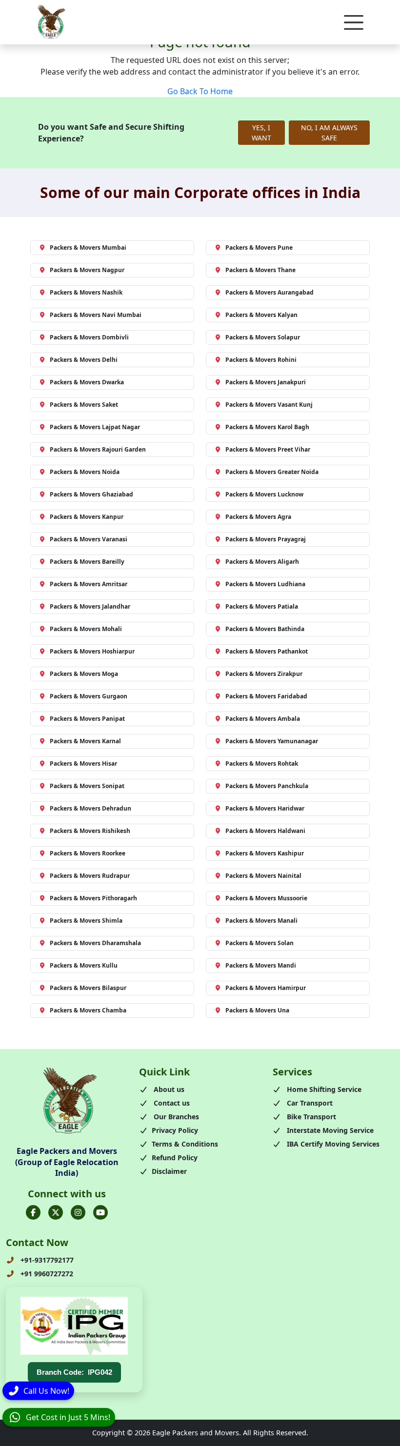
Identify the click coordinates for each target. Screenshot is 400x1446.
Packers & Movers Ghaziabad (91, 494)
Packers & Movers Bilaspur (88, 988)
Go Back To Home (200, 91)
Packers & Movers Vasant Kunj (269, 404)
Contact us (171, 1103)
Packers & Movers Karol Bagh (267, 427)
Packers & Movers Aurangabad (269, 292)
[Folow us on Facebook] (33, 1212)
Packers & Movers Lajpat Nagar (95, 427)
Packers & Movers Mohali (86, 629)
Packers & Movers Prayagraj (265, 539)
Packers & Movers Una (257, 1010)
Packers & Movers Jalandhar (90, 606)
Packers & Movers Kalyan (261, 315)
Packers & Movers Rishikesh (90, 831)
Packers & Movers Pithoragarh (93, 898)
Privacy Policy (175, 1130)
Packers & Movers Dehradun (90, 808)
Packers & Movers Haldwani (265, 831)
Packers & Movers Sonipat (87, 786)
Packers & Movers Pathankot (266, 651)
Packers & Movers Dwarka (87, 382)
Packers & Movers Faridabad (266, 696)
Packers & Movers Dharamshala (95, 943)
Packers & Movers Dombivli (89, 337)
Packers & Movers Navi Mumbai (95, 315)
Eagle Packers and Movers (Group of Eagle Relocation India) (67, 1162)
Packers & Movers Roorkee (87, 853)
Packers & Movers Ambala (262, 718)
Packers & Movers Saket (84, 404)
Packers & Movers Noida (85, 472)
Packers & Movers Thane (260, 270)
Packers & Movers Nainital (263, 876)
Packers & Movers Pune (259, 247)
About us (168, 1089)
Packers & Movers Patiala (261, 606)
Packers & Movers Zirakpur (263, 674)
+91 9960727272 (46, 1273)
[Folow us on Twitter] (55, 1212)
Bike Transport (310, 1116)
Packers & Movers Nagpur (87, 270)
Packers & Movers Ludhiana (265, 584)
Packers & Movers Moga (84, 674)
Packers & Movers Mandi (260, 965)
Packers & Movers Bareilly (87, 561)
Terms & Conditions (185, 1144)
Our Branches (175, 1116)
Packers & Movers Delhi (84, 360)
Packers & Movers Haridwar (264, 808)
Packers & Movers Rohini (261, 360)
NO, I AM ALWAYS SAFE (329, 132)
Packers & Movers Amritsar (88, 584)
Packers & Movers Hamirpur (265, 988)
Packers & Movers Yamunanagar (271, 741)
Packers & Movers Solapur (262, 337)
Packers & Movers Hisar (83, 763)
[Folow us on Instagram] (78, 1212)
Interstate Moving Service (329, 1130)
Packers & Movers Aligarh (262, 561)
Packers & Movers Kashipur (264, 853)
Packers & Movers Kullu (84, 965)
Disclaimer (169, 1171)
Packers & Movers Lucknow (264, 494)
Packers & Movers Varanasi (88, 539)
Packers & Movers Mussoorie (266, 898)
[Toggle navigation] (354, 22)
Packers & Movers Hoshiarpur (92, 651)
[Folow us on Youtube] (100, 1212)
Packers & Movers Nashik (86, 292)
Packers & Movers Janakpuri (265, 382)
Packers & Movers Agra (258, 517)
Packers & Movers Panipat (87, 718)
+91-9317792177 (46, 1260)
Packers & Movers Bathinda (264, 629)
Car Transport (309, 1103)
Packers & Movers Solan (259, 943)
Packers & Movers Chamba (88, 1010)
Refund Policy (175, 1157)
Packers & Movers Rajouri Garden (98, 449)
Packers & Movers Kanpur (86, 517)
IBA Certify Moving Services (332, 1144)
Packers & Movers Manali (261, 920)
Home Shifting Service (323, 1089)
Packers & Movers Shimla (86, 920)
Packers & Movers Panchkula (266, 786)
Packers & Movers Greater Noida (272, 472)
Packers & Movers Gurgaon (88, 696)
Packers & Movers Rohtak (261, 763)
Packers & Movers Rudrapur (90, 876)
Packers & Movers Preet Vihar (267, 449)
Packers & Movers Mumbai (88, 247)
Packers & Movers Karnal (85, 741)
